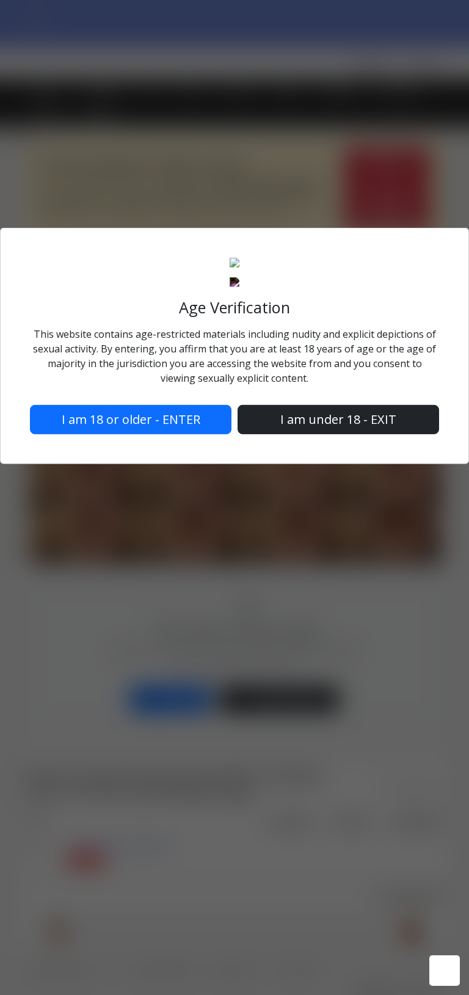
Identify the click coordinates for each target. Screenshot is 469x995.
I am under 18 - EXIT (338, 419)
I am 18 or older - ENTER (131, 419)
